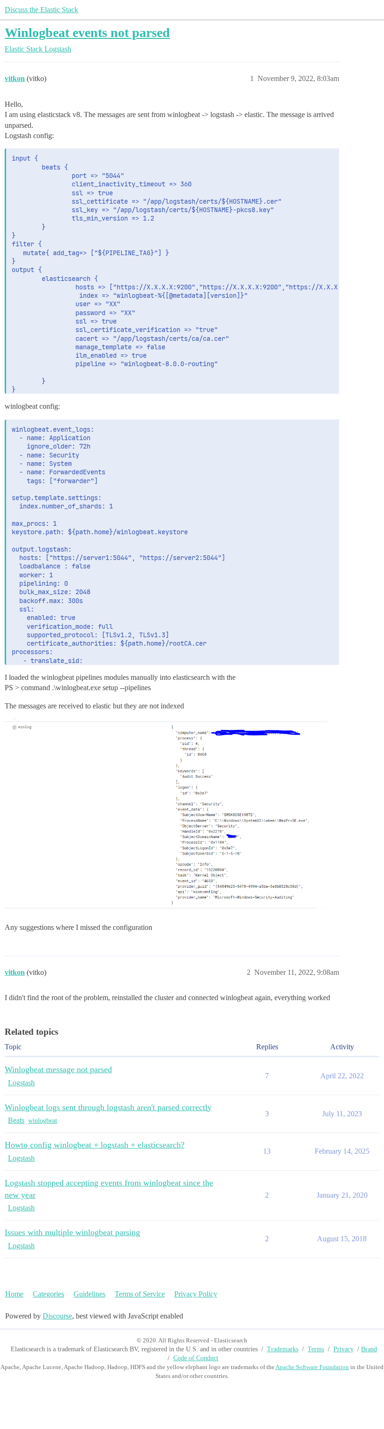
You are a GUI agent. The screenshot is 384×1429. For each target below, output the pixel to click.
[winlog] (166, 815)
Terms (316, 1349)
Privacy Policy (195, 1294)
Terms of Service (140, 1294)
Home (14, 1294)
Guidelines (89, 1294)
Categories (48, 1294)
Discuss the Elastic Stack (41, 10)
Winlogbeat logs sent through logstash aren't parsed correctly (108, 1107)
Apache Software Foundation (312, 1366)
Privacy (343, 1349)
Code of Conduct (195, 1358)
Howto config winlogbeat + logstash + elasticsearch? (95, 1144)
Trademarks (282, 1349)
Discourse (57, 1316)
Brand (369, 1349)
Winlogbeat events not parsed (87, 32)
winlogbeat (42, 1120)
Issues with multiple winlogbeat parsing (72, 1232)
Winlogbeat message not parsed (58, 1069)
